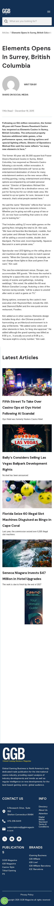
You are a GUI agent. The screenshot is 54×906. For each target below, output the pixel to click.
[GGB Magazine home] (6, 11)
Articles (5, 33)
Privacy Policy (27, 895)
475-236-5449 (14, 821)
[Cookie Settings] (4, 901)
